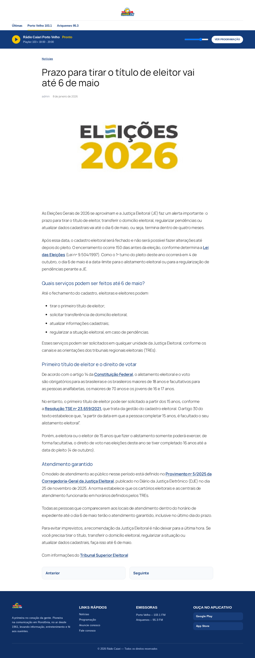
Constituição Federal (113, 374)
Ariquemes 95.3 (67, 25)
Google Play (204, 616)
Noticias (47, 59)
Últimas (17, 25)
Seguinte (141, 573)
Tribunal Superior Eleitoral (104, 555)
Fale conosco (87, 630)
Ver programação (227, 39)
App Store (202, 626)
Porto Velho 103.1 (39, 25)
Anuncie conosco (89, 625)
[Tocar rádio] (16, 39)
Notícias (84, 614)
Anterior (53, 573)
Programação (87, 619)
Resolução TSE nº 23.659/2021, (73, 408)
